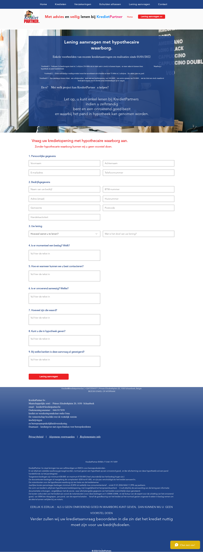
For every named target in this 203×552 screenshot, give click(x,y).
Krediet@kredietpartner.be (73, 388)
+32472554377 (91, 388)
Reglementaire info (90, 436)
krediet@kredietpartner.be (48, 406)
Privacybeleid (36, 436)
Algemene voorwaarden (62, 436)
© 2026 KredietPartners (101, 551)
